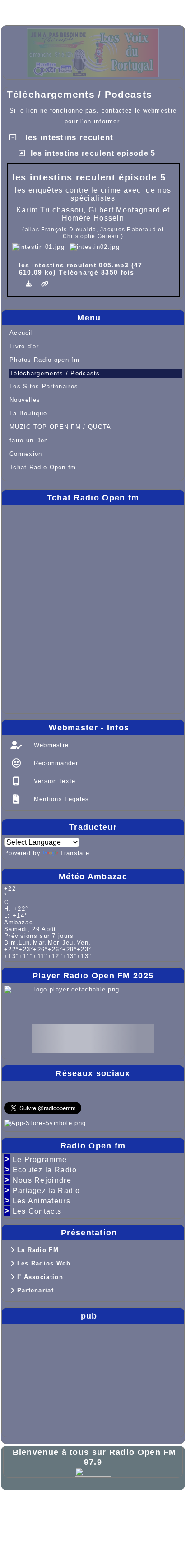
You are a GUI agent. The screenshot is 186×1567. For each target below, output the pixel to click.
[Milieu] (47, 10)
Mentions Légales (60, 799)
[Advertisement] (31, 1378)
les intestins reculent (67, 137)
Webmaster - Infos (114, 727)
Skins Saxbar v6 (35, 1520)
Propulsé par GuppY (42, 1506)
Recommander (54, 763)
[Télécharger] (30, 283)
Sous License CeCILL (103, 1520)
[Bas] (76, 10)
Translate (74, 853)
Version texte (53, 781)
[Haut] (19, 10)
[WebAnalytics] (93, 1471)
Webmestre (50, 745)
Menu (128, 317)
